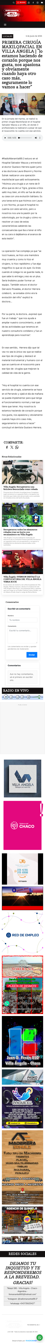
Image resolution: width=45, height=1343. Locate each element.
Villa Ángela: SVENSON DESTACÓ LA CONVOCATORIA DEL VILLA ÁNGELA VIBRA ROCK (22, 579)
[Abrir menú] (5, 25)
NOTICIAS (28, 30)
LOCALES (16, 30)
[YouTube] (42, 2)
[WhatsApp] (29, 2)
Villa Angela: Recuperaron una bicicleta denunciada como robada (21, 488)
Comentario (12, 626)
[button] (14, 2)
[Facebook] (33, 2)
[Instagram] (37, 2)
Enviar (32, 655)
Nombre (11, 616)
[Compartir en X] (12, 447)
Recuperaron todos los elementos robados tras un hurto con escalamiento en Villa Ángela (20, 532)
